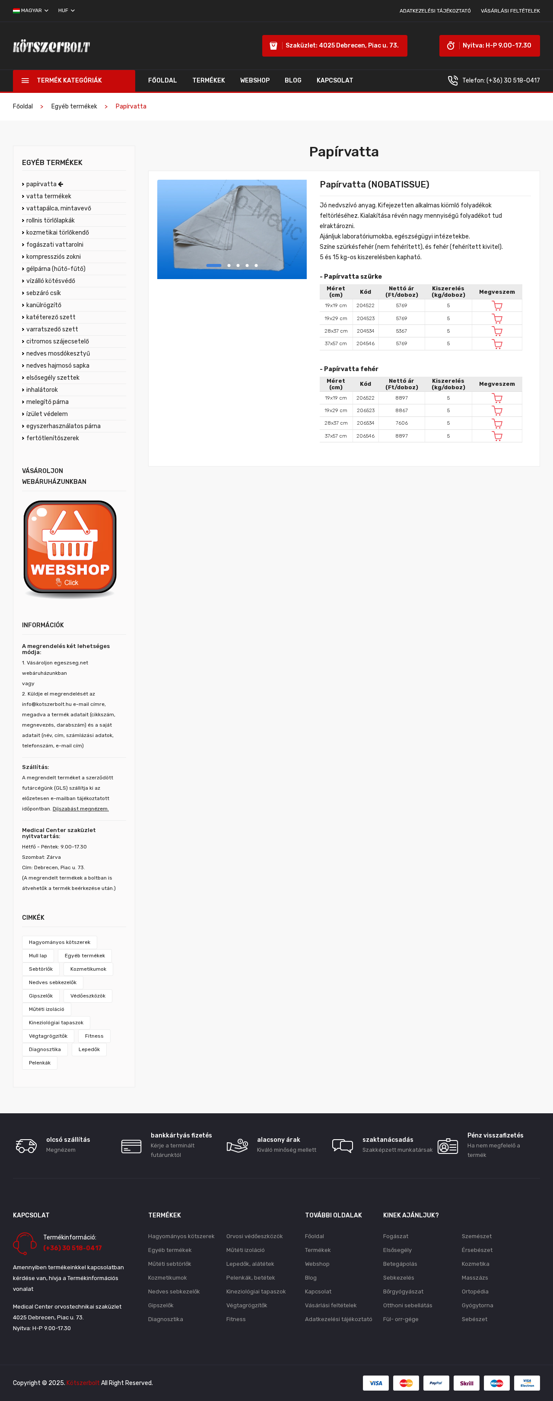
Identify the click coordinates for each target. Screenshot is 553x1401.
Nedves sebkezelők (52, 982)
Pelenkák (40, 1063)
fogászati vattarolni (54, 244)
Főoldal (162, 80)
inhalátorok (42, 390)
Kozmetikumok (88, 969)
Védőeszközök (87, 996)
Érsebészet (477, 1250)
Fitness (94, 1036)
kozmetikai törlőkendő (57, 232)
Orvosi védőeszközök (254, 1236)
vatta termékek (48, 196)
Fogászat (395, 1236)
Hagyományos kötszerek (59, 942)
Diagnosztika (45, 1049)
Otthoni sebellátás (407, 1305)
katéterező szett (51, 317)
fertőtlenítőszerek (52, 438)
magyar (31, 10)
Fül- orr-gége (401, 1319)
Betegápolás (400, 1264)
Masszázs (475, 1277)
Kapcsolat (335, 80)
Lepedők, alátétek (250, 1264)
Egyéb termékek (74, 106)
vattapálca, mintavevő (58, 208)
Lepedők (89, 1049)
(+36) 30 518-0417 (513, 80)
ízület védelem (47, 414)
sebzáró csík (43, 293)
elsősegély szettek (52, 377)
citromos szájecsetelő (57, 341)
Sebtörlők (41, 969)
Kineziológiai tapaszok (56, 1023)
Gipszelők (41, 996)
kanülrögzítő (43, 305)
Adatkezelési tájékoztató (435, 11)
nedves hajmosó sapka (57, 365)
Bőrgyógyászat (403, 1291)
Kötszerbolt (83, 1383)
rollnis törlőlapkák (50, 220)
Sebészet (474, 1319)
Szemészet (477, 1236)
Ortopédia (475, 1291)
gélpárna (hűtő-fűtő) (56, 269)
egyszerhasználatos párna (63, 426)
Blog (293, 80)
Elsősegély (397, 1250)
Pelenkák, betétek (250, 1277)
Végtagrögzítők (48, 1036)
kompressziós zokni (53, 257)
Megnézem (61, 1150)
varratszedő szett (52, 329)
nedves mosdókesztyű (58, 353)
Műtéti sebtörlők (169, 1264)
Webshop (255, 80)
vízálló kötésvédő (50, 281)
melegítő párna (47, 402)
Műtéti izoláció (46, 1009)
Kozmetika (475, 1264)
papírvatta (42, 184)
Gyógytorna (477, 1305)
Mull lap (38, 956)
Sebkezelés (398, 1277)
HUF (64, 10)
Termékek (208, 80)
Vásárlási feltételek (510, 11)
